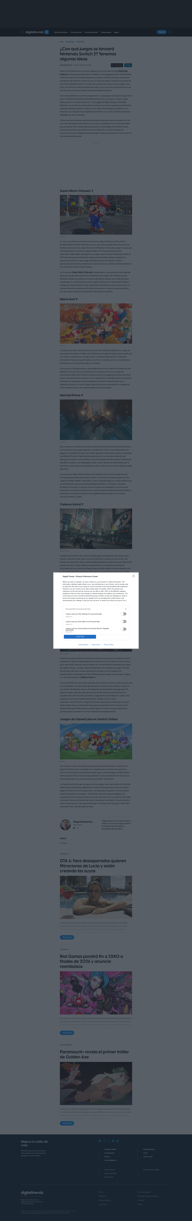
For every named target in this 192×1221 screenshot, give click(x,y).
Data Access (96, 644)
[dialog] (96, 610)
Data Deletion (83, 644)
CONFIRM (80, 636)
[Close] (134, 577)
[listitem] (96, 609)
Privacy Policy (108, 644)
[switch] (123, 613)
